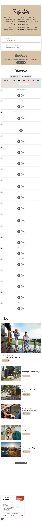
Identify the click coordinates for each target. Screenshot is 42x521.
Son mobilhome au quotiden (7, 355)
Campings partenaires (26, 76)
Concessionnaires (14, 76)
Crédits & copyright (27, 515)
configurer (23, 494)
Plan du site (35, 515)
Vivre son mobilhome (26, 408)
